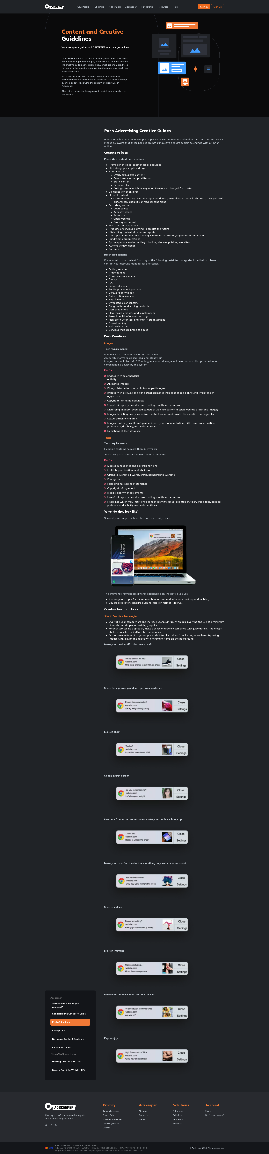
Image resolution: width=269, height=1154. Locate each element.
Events (142, 1119)
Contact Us (144, 1115)
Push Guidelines (61, 1022)
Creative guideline (111, 1123)
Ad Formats (115, 6)
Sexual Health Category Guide (69, 1013)
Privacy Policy (109, 1115)
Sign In (208, 1111)
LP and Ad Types (61, 1047)
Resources (163, 6)
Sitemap (106, 1127)
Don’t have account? (214, 1115)
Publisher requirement (113, 1119)
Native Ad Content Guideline (68, 1039)
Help (175, 6)
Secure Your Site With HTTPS (68, 1069)
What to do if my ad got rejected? (65, 1005)
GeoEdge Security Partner (66, 1061)
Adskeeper (130, 6)
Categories (58, 1030)
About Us (143, 1111)
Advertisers (83, 6)
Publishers (98, 6)
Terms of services (111, 1111)
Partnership (147, 6)
